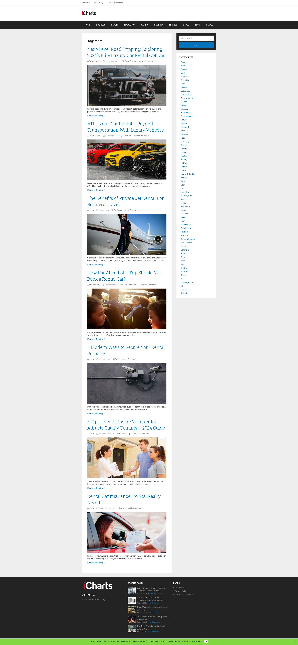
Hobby (184, 163)
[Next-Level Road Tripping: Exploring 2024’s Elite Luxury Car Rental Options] (126, 85)
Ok (206, 641)
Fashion (184, 123)
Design (184, 105)
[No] (295, 642)
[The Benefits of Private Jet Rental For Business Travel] (126, 234)
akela (91, 210)
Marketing (185, 192)
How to (184, 178)
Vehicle (184, 290)
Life (182, 188)
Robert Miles (94, 61)
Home (87, 25)
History (184, 159)
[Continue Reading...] (96, 116)
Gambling (185, 141)
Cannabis (185, 80)
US (182, 286)
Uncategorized (187, 282)
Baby (183, 66)
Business (100, 25)
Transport (185, 271)
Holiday (184, 167)
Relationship (186, 228)
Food (183, 138)
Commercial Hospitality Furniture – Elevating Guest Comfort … (152, 589)
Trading (184, 268)
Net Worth (185, 206)
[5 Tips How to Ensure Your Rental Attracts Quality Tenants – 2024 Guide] (126, 457)
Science (184, 235)
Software (185, 250)
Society (184, 246)
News (183, 210)
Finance (173, 25)
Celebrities (185, 91)
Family (183, 120)
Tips (129, 434)
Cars (127, 61)
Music (183, 203)
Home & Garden (188, 174)
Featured (185, 127)
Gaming (145, 25)
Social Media (186, 243)
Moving (184, 199)
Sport (183, 253)
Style (186, 25)
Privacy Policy (98, 3)
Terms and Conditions (115, 3)
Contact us (86, 3)
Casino (184, 87)
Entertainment (187, 116)
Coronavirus (186, 94)
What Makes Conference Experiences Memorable (153, 618)
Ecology (158, 25)
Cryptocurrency (187, 98)
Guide (183, 152)
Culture (184, 102)
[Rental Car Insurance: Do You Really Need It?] (126, 532)
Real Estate (186, 225)
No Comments (148, 61)
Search (196, 45)
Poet (183, 221)
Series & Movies (188, 239)
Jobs (183, 181)
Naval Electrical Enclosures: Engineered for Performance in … (151, 598)
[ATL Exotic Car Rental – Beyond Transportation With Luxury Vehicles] (126, 159)
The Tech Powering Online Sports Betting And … (151, 627)
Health (114, 25)
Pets (183, 217)
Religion (184, 232)
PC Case (184, 214)
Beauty (184, 69)
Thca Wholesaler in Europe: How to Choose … (152, 608)
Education (129, 25)
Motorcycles (186, 196)
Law (183, 185)
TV (182, 279)
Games (184, 145)
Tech (197, 25)
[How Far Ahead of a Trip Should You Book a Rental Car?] (126, 309)
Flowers (184, 134)
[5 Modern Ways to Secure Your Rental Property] (126, 383)
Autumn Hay (94, 285)
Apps (183, 62)
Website (184, 293)
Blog (183, 73)
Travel (209, 25)
